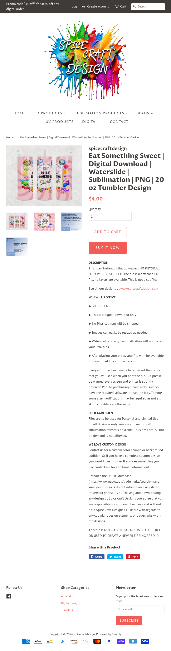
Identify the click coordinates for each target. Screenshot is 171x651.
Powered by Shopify (109, 634)
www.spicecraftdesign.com (139, 288)
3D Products (48, 113)
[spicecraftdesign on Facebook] (8, 597)
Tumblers (67, 610)
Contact (119, 122)
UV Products (60, 122)
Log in (76, 7)
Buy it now (108, 247)
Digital (90, 122)
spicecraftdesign (84, 634)
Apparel (66, 596)
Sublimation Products (100, 113)
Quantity (95, 209)
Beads (144, 113)
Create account (98, 7)
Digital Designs (70, 603)
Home (20, 113)
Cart (123, 7)
